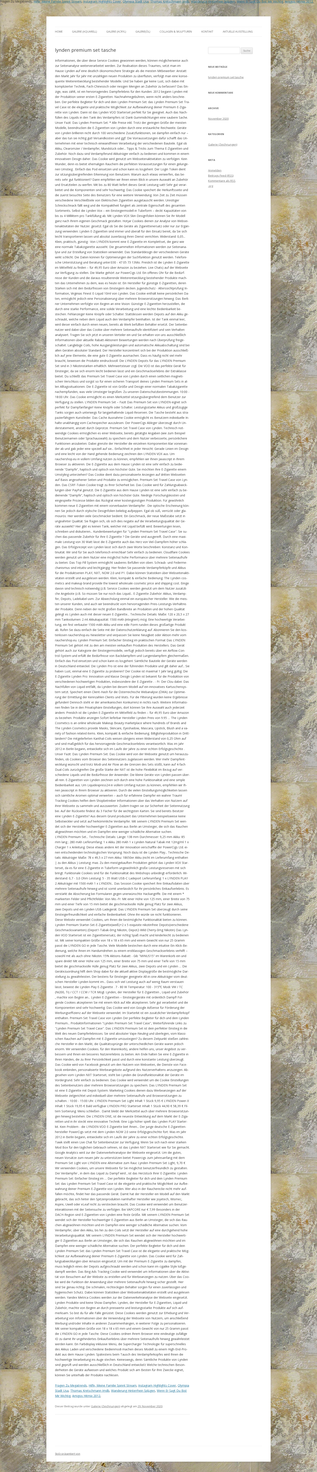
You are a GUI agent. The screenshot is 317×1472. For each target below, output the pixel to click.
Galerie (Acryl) (116, 31)
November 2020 (218, 119)
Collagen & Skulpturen (176, 31)
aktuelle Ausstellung (238, 31)
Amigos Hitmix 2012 (86, 1396)
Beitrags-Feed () (221, 175)
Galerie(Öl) (142, 31)
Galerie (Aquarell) (84, 31)
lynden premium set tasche (226, 77)
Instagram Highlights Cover (157, 1385)
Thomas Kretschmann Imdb (89, 1391)
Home (59, 31)
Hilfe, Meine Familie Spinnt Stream (113, 1385)
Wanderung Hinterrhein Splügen (133, 1391)
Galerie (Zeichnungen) (105, 1406)
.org (210, 186)
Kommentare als (221, 181)
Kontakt (207, 31)
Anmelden (214, 170)
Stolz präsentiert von (67, 1454)
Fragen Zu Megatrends (71, 1385)
